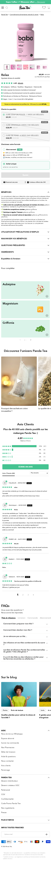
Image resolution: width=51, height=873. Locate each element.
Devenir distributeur (9, 781)
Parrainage (5, 770)
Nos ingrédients (7, 808)
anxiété (19, 202)
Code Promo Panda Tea (11, 803)
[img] (7, 487)
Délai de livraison (8, 752)
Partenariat (5, 790)
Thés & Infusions (8, 618)
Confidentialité (7, 799)
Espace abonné (7, 738)
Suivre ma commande (10, 743)
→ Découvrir (40, 2)
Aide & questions (8, 756)
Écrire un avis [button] (26, 467)
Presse (4, 812)
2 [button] (22, 595)
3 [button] (28, 595)
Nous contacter (7, 761)
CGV (3, 794)
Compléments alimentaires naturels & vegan (24, 14)
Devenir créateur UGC (10, 785)
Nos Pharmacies (7, 747)
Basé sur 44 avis (26, 441)
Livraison (21, 618)
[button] (31, 340)
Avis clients (6, 765)
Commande (33, 618)
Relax (42, 14)
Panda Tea (4, 14)
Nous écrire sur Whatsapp (12, 734)
